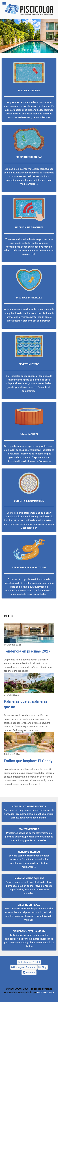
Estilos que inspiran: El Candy (28, 761)
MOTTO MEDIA (45, 992)
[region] (29, 36)
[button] (3, 36)
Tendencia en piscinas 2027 (27, 651)
